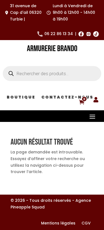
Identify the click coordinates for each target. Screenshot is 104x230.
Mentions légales (58, 223)
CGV (86, 223)
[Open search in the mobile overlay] (52, 73)
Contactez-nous (67, 98)
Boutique (21, 98)
